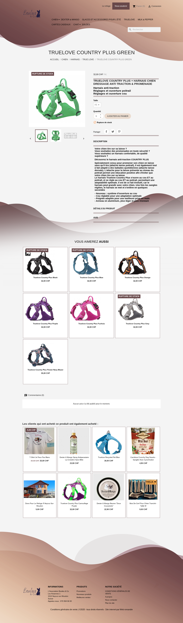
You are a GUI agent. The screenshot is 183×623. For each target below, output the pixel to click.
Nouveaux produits (84, 594)
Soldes (86, 24)
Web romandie (126, 609)
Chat (76, 24)
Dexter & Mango (70, 20)
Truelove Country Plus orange (137, 277)
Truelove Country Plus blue (91, 277)
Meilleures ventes (83, 597)
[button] (100, 141)
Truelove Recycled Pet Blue (109, 457)
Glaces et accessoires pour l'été (101, 20)
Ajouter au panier (117, 116)
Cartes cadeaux (61, 24)
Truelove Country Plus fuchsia (91, 324)
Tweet (112, 131)
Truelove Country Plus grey (137, 324)
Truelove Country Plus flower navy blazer (45, 370)
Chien (55, 20)
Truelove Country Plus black (45, 277)
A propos (108, 597)
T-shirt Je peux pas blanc (40, 457)
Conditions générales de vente (63, 609)
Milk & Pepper (145, 20)
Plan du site (109, 603)
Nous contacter (111, 600)
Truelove (129, 20)
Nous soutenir (121, 6)
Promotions (81, 591)
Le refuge (106, 6)
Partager (106, 131)
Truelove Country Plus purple (45, 324)
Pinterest (119, 131)
